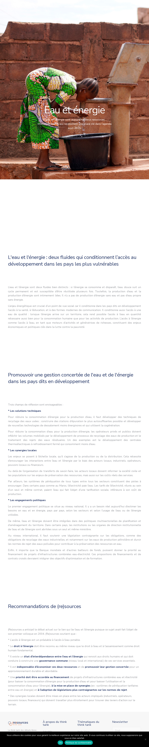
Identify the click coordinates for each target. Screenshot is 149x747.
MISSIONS (68, 7)
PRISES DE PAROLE (103, 7)
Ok (60, 742)
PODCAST (136, 7)
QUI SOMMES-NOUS (51, 7)
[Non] (145, 739)
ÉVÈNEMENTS (121, 7)
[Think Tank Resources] (23, 7)
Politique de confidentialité (78, 742)
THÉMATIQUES (83, 7)
